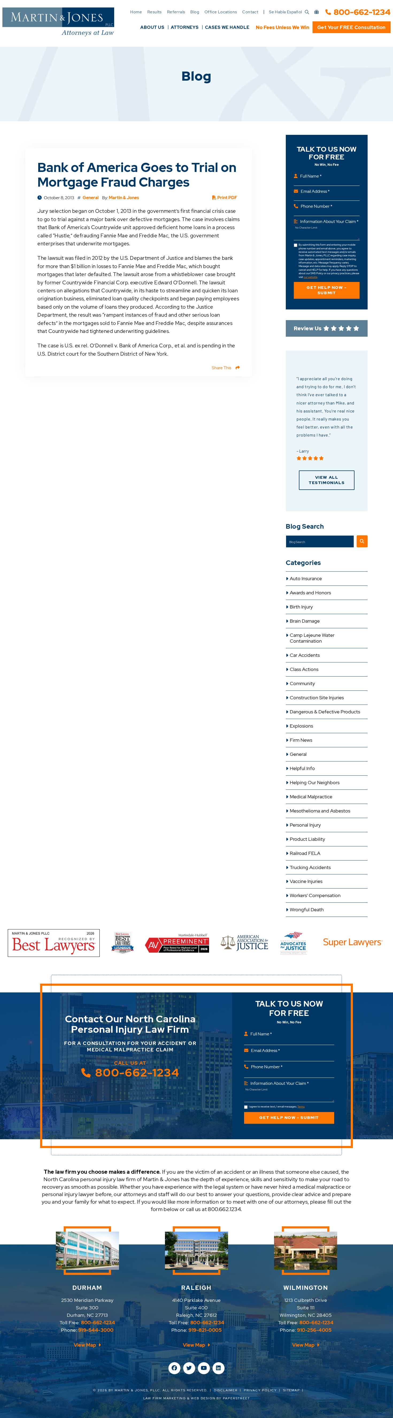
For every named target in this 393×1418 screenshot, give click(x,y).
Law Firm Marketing (164, 1398)
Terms (301, 1106)
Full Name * (311, 176)
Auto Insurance (306, 579)
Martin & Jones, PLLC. (138, 1390)
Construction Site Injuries (317, 698)
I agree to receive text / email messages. (277, 1106)
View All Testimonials (327, 480)
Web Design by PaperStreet (220, 1398)
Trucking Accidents (310, 867)
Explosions (301, 726)
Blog (194, 12)
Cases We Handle (227, 27)
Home (136, 12)
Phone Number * (316, 206)
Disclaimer (226, 1390)
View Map (85, 1345)
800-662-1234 (362, 12)
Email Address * (315, 191)
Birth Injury (301, 607)
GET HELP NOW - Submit (326, 290)
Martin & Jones (124, 198)
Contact (250, 12)
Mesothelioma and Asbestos (320, 811)
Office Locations (221, 12)
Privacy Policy (260, 1390)
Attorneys (185, 27)
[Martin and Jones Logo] (58, 22)
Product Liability (307, 839)
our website (310, 277)
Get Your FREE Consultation (351, 27)
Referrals (176, 12)
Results (154, 12)
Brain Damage (305, 621)
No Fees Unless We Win (282, 27)
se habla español (285, 12)
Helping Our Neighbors (315, 782)
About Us (152, 27)
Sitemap (291, 1390)
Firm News (301, 740)
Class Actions (304, 669)
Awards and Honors (310, 593)
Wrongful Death (307, 910)
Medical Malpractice (311, 797)
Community (302, 683)
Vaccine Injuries (306, 881)
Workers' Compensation (315, 895)
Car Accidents (305, 655)
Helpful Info (302, 768)
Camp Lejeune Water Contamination (312, 638)
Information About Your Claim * (329, 221)
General (298, 754)
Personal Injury (305, 825)
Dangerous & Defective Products (325, 712)
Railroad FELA (305, 853)
